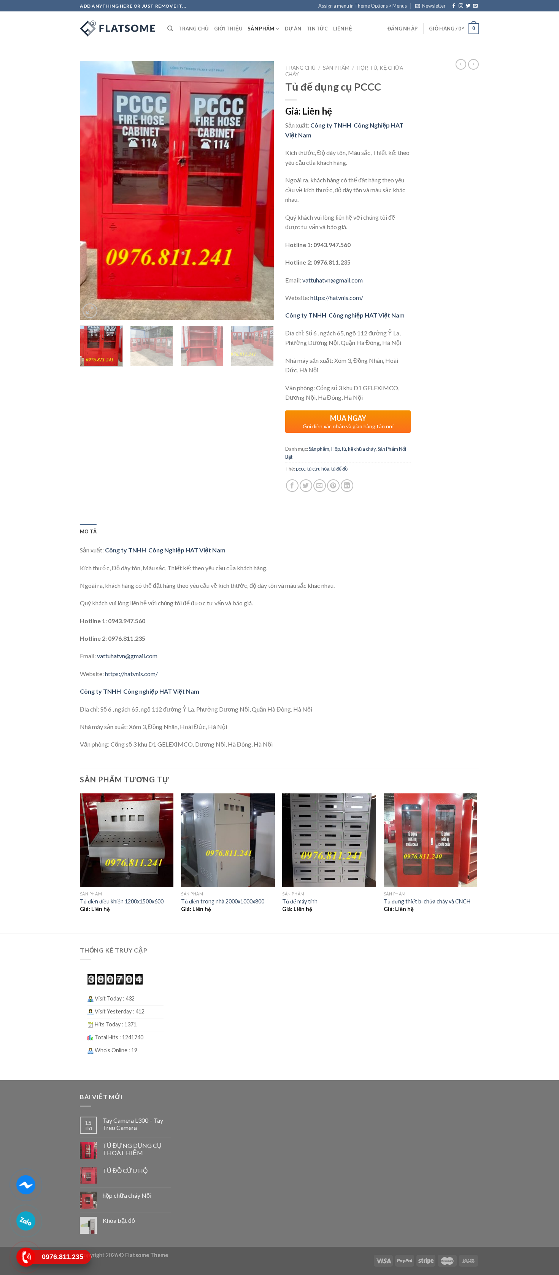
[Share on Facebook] (292, 485)
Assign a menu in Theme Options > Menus (362, 6)
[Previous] (93, 190)
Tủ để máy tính (300, 901)
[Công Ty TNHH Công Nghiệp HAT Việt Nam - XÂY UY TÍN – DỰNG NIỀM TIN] (118, 29)
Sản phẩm (261, 29)
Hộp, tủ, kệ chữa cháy (353, 449)
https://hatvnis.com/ (336, 297)
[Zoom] (90, 310)
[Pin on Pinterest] (333, 485)
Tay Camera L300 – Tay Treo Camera (133, 1124)
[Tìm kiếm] (170, 28)
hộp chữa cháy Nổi (127, 1195)
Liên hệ (343, 29)
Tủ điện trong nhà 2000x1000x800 (222, 901)
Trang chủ (193, 29)
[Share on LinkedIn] (347, 485)
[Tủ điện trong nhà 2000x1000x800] (228, 840)
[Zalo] (26, 1221)
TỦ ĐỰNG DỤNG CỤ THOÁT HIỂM (132, 1149)
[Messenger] (26, 1185)
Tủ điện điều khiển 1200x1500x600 (122, 901)
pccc (300, 469)
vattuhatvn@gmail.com (333, 280)
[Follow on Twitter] (468, 6)
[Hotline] (26, 1257)
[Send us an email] (475, 6)
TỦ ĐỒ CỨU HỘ (125, 1170)
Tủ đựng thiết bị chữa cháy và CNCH (427, 901)
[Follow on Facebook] (453, 6)
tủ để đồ (339, 469)
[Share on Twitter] (306, 485)
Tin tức (317, 29)
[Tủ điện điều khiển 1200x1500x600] (127, 840)
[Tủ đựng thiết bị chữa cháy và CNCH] (431, 840)
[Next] (260, 190)
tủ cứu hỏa (318, 469)
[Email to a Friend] (319, 485)
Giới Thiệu (228, 29)
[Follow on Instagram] (461, 6)
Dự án (293, 29)
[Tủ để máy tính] (329, 840)
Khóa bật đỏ (119, 1220)
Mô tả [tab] (88, 531)
